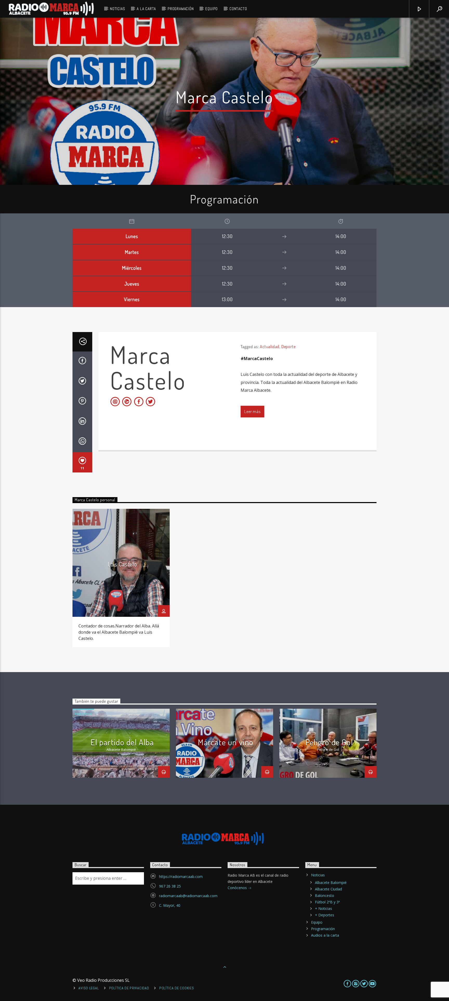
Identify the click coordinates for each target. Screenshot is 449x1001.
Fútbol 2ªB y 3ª (327, 901)
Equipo (211, 8)
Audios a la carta (325, 935)
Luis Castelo (122, 564)
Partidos (83, 714)
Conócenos (238, 887)
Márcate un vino (226, 742)
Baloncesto (324, 895)
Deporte (288, 346)
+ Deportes (324, 914)
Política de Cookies (176, 988)
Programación (181, 8)
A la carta (146, 8)
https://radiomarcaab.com (181, 876)
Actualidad (269, 346)
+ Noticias (323, 908)
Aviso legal (88, 988)
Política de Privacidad (129, 988)
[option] (121, 578)
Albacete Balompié (331, 882)
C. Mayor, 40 (169, 905)
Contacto (238, 8)
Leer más (252, 411)
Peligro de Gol (329, 742)
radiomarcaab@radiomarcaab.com (188, 895)
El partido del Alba (122, 742)
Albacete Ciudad (328, 889)
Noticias (117, 8)
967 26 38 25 (170, 886)
